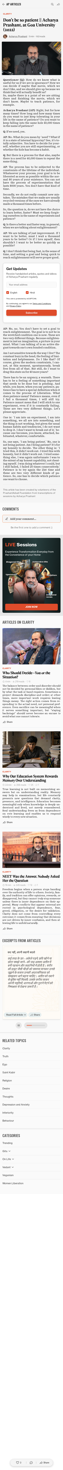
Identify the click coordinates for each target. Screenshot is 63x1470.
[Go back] (4, 4)
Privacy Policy (15, 306)
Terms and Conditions (42, 303)
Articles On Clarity (18, 622)
